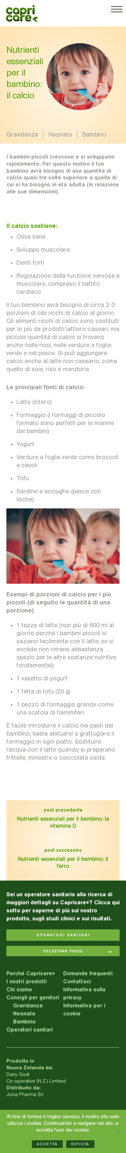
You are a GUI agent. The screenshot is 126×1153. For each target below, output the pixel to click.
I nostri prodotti (26, 981)
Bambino (94, 134)
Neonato (60, 134)
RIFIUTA (80, 1144)
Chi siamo (19, 989)
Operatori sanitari (29, 1029)
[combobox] (63, 952)
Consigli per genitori (32, 997)
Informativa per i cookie (84, 1009)
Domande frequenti (88, 973)
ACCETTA (47, 1144)
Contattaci (77, 981)
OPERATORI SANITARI (63, 935)
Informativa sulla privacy (84, 993)
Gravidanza (22, 134)
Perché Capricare (30, 973)
